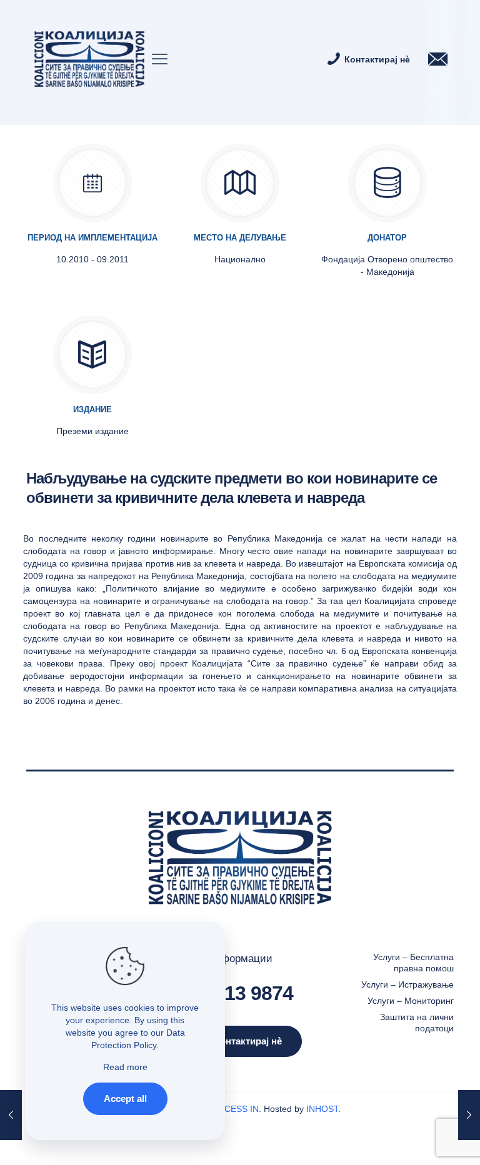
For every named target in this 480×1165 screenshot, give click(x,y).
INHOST (322, 1109)
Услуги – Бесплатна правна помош (413, 962)
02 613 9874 (240, 993)
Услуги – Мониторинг (411, 1001)
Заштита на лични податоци (417, 1022)
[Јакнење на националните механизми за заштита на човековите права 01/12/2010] (469, 1115)
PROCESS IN (232, 1109)
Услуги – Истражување (407, 984)
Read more (125, 1067)
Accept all (125, 1098)
